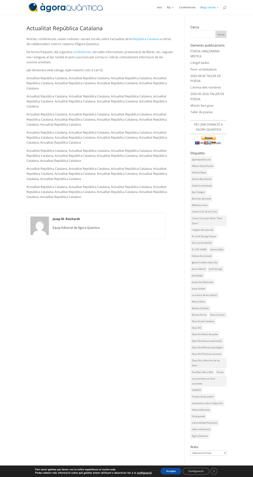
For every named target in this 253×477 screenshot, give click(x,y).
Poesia (220, 372)
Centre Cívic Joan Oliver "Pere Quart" (207, 221)
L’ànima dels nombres (205, 87)
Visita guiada (198, 416)
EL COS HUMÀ (199, 249)
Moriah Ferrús (199, 314)
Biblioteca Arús (199, 205)
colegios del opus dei (202, 229)
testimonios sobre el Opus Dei (207, 403)
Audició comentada (202, 185)
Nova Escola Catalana (203, 321)
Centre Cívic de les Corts (204, 211)
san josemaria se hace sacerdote (203, 381)
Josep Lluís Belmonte (202, 282)
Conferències (187, 7)
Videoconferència (201, 409)
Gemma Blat (216, 249)
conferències (82, 52)
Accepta (171, 471)
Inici (159, 7)
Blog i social (207, 7)
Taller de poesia (201, 112)
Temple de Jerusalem (203, 396)
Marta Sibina (198, 301)
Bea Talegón (198, 192)
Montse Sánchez (200, 308)
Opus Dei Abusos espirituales (207, 340)
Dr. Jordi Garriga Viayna (204, 236)
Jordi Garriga (215, 269)
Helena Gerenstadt (202, 256)
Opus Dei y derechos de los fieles (206, 363)
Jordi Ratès (197, 275)
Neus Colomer (217, 314)
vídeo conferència (201, 429)
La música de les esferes (204, 295)
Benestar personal (201, 198)
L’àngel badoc (199, 63)
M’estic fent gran (202, 106)
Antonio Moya (199, 172)
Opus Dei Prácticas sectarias (206, 353)
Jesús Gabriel (198, 269)
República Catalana (146, 39)
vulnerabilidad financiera (204, 422)
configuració (144, 473)
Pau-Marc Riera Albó (202, 372)
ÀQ (169, 7)
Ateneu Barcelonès (202, 179)
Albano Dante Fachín (202, 166)
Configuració (196, 471)
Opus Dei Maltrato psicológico (207, 347)
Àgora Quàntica (200, 435)
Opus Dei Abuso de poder (205, 334)
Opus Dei (196, 327)
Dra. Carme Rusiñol (202, 242)
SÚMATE (196, 390)
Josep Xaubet (198, 288)
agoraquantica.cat (201, 159)
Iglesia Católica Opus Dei (204, 262)
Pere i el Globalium (203, 69)
